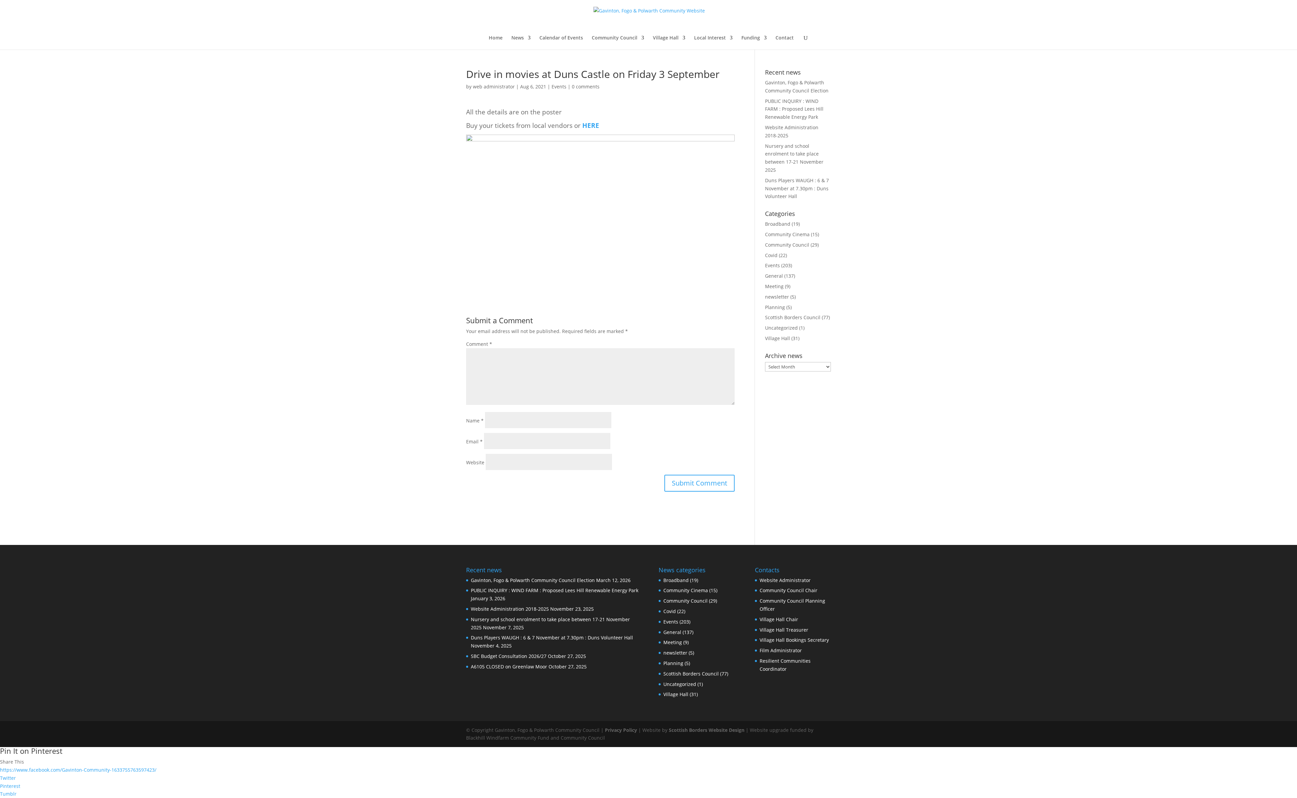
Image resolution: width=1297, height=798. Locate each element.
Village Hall (666, 38)
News (517, 38)
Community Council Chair (788, 590)
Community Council (614, 38)
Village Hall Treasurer (784, 630)
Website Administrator (785, 580)
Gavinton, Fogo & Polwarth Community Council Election (533, 580)
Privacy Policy (621, 730)
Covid (771, 255)
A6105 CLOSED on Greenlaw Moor (509, 666)
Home (496, 38)
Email (474, 441)
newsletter (777, 297)
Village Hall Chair (779, 619)
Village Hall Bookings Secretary (794, 640)
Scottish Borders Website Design (706, 730)
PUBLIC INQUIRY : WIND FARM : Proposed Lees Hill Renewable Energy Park (794, 109)
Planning (775, 307)
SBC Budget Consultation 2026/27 (508, 656)
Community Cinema (787, 234)
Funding (750, 38)
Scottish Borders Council (792, 317)
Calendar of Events (561, 38)
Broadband (777, 224)
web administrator (494, 86)
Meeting (774, 286)
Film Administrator (781, 650)
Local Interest (710, 38)
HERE (590, 125)
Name (475, 420)
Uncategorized (781, 328)
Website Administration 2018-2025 (510, 609)
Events (559, 86)
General (774, 276)
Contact (784, 38)
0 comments (586, 86)
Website (475, 462)
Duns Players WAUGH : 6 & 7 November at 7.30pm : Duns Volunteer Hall (797, 188)
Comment (479, 344)
